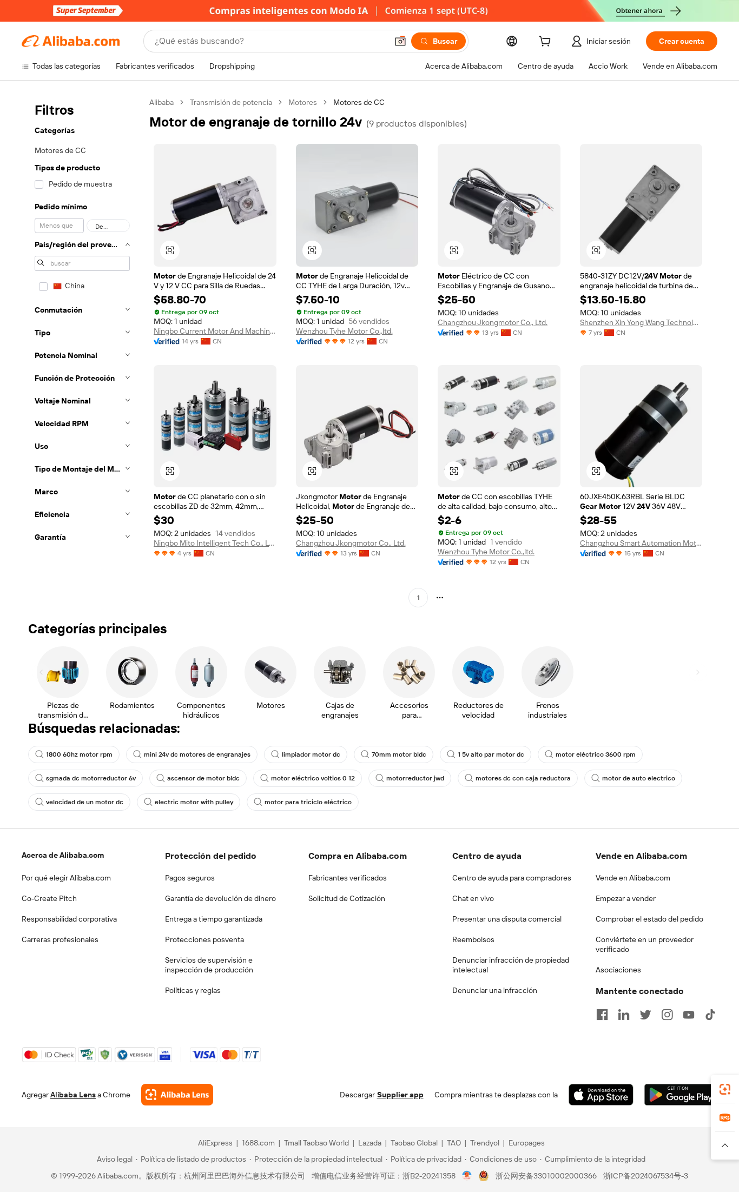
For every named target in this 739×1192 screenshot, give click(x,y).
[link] (725, 1089)
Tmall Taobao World (316, 1142)
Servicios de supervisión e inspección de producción (209, 965)
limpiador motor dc (311, 754)
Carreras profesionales (60, 939)
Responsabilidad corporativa (69, 919)
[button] (400, 41)
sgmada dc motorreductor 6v (91, 778)
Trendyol (484, 1142)
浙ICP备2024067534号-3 (645, 1175)
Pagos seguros (190, 877)
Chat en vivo (473, 898)
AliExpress (215, 1142)
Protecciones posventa (204, 939)
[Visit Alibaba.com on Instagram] (667, 1014)
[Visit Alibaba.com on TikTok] (710, 1014)
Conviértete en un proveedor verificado (645, 944)
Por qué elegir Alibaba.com (66, 877)
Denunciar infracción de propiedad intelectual (510, 965)
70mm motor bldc (399, 754)
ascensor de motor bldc (203, 778)
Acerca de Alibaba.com (63, 855)
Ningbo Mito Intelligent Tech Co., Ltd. (215, 543)
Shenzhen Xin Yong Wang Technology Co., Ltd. (641, 322)
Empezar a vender (626, 898)
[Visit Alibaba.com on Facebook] (602, 1014)
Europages (527, 1142)
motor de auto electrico (638, 778)
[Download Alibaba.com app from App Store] (601, 1094)
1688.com (258, 1142)
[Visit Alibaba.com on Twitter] (645, 1014)
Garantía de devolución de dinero (220, 898)
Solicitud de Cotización (346, 898)
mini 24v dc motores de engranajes (197, 754)
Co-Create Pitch (49, 898)
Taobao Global (414, 1142)
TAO (454, 1142)
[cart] (547, 42)
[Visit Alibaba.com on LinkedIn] (623, 1014)
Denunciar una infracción (494, 990)
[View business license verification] (467, 1175)
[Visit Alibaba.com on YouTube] (688, 1014)
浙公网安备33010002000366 (546, 1175)
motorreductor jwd (415, 778)
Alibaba (161, 102)
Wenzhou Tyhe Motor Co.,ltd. (344, 331)
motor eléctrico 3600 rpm (596, 754)
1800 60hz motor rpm (79, 754)
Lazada (369, 1142)
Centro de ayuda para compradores (511, 877)
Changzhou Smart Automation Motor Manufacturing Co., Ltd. (641, 543)
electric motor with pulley (194, 802)
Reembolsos (473, 939)
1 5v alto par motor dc (491, 754)
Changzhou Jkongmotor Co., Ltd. (492, 322)
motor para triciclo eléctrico (308, 802)
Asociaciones (618, 969)
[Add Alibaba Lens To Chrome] (177, 1094)
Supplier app (400, 1094)
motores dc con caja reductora (523, 778)
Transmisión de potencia (231, 102)
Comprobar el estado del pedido (649, 919)
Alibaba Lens (73, 1094)
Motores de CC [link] (359, 102)
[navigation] (82, 351)
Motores (302, 102)
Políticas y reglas (193, 990)
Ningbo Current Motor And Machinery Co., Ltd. (215, 331)
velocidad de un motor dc (84, 802)
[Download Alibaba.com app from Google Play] (680, 1094)
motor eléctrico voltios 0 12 (313, 778)
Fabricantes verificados (347, 877)
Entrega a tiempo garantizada (213, 919)
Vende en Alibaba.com (633, 877)
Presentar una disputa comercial (507, 919)
